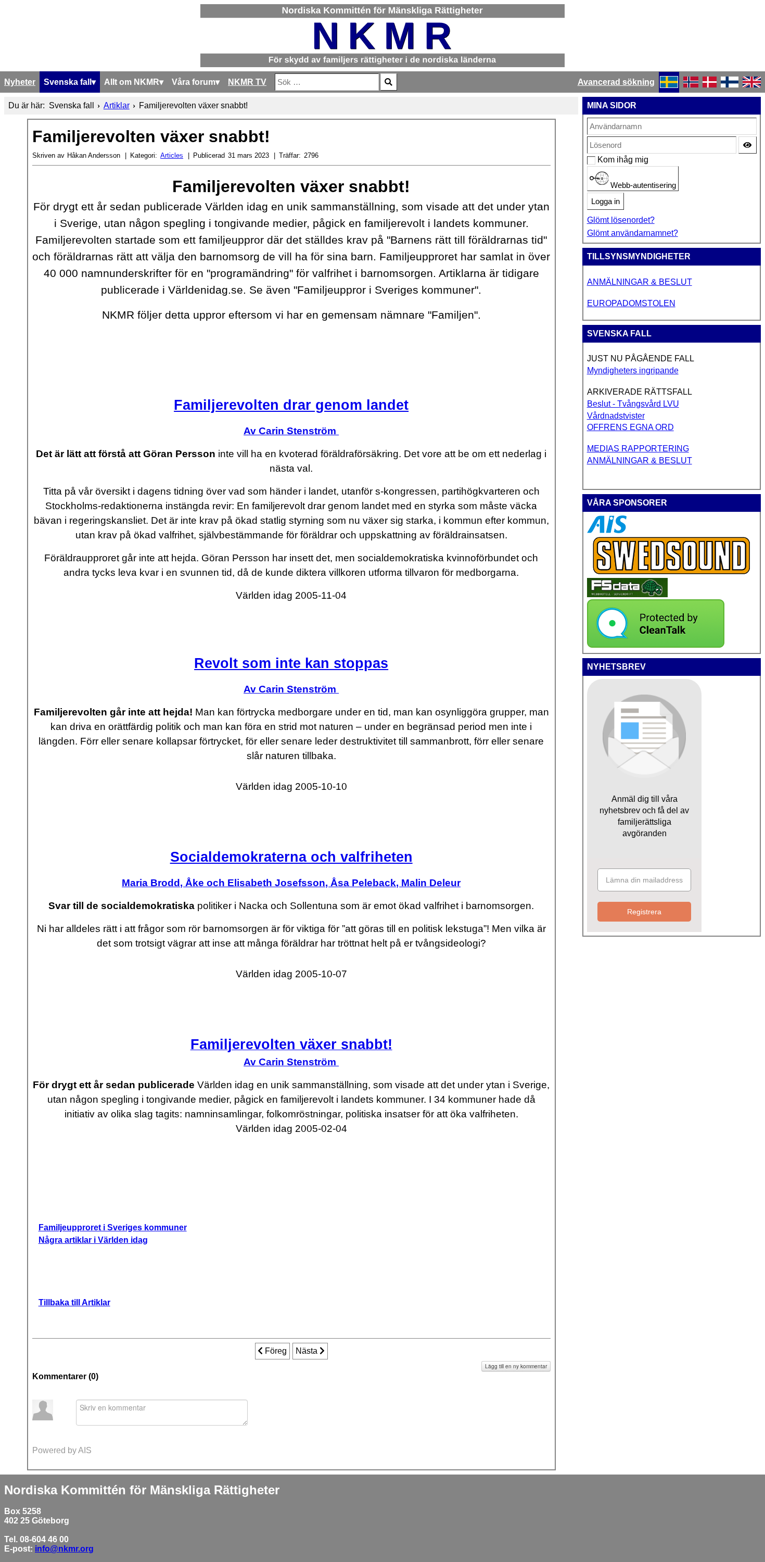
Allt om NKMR (131, 82)
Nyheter (19, 82)
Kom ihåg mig (602, 159)
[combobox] (327, 82)
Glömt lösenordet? (621, 220)
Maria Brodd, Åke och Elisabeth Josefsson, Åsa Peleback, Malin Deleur (291, 882)
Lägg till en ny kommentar (516, 1366)
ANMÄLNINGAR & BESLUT (639, 282)
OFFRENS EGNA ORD (630, 427)
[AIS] (607, 530)
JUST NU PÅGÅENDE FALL (640, 358)
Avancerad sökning (616, 82)
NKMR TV (247, 82)
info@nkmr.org (64, 1548)
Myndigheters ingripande (633, 370)
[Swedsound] (672, 573)
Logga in (605, 201)
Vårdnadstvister (616, 415)
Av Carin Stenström (291, 430)
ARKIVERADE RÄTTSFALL (639, 391)
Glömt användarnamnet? (632, 233)
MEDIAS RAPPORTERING (638, 448)
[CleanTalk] (655, 644)
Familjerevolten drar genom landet (291, 405)
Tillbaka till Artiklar (74, 1302)
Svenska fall (68, 82)
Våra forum (193, 82)
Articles (171, 155)
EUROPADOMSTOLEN (631, 303)
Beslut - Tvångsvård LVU (633, 403)
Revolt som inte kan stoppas (291, 663)
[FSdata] (627, 594)
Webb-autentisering (642, 185)
